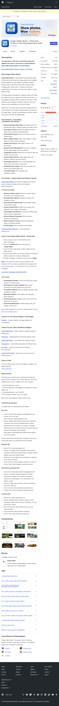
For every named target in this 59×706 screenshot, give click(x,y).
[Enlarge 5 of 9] (23, 533)
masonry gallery (53, 90)
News (3, 669)
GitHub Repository (7, 368)
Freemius (7, 655)
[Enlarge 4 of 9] (11, 533)
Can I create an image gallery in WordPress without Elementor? (10, 585)
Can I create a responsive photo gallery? (13, 601)
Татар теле (8, 694)
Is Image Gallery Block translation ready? (13, 620)
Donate (47, 672)
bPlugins (14, 45)
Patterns (18, 674)
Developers (33, 672)
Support (55, 51)
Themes (18, 669)
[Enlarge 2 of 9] (23, 523)
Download (53, 43)
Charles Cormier (27, 652)
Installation (22, 51)
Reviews (13, 51)
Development (32, 51)
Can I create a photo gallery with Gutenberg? (14, 581)
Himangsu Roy (27, 648)
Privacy (4, 674)
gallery (55, 81)
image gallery (54, 84)
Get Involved (48, 666)
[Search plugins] (17, 16)
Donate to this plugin (46, 154)
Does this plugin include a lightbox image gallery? (15, 596)
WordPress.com (7, 679)
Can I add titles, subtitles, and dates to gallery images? (17, 615)
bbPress (5, 685)
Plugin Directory (6, 7)
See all (55, 126)
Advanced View (45, 98)
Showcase (19, 666)
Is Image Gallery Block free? (9, 576)
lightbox (55, 87)
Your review (44, 126)
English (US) (54, 77)
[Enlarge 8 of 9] (23, 543)
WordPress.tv (34, 674)
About (3, 666)
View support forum (46, 140)
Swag (47, 674)
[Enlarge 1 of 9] (11, 523)
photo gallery (54, 93)
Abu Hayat (8, 652)
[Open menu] (56, 2)
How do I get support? (8, 625)
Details (5, 51)
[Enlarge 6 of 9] (36, 533)
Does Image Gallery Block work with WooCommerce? (17, 606)
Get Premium (6, 266)
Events (47, 669)
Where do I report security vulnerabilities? (13, 630)
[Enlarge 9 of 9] (36, 543)
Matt (4, 682)
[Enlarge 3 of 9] (36, 523)
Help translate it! (42, 11)
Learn (31, 666)
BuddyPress (6, 688)
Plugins (18, 672)
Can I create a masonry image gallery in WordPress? (16, 591)
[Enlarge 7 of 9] (11, 543)
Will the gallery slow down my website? (13, 610)
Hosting (4, 672)
